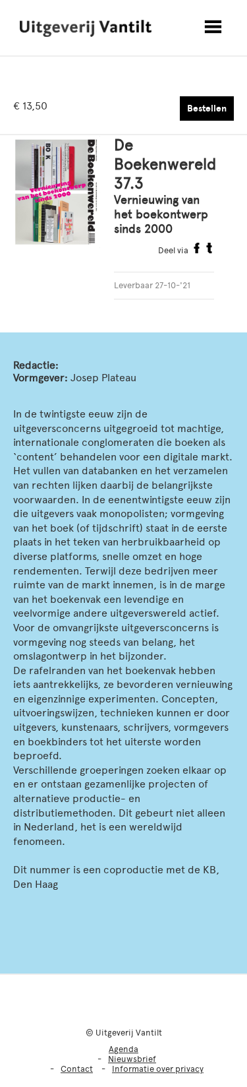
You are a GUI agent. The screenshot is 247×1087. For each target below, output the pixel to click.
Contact (77, 1069)
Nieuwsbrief (132, 1059)
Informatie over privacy (158, 1069)
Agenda (123, 1049)
